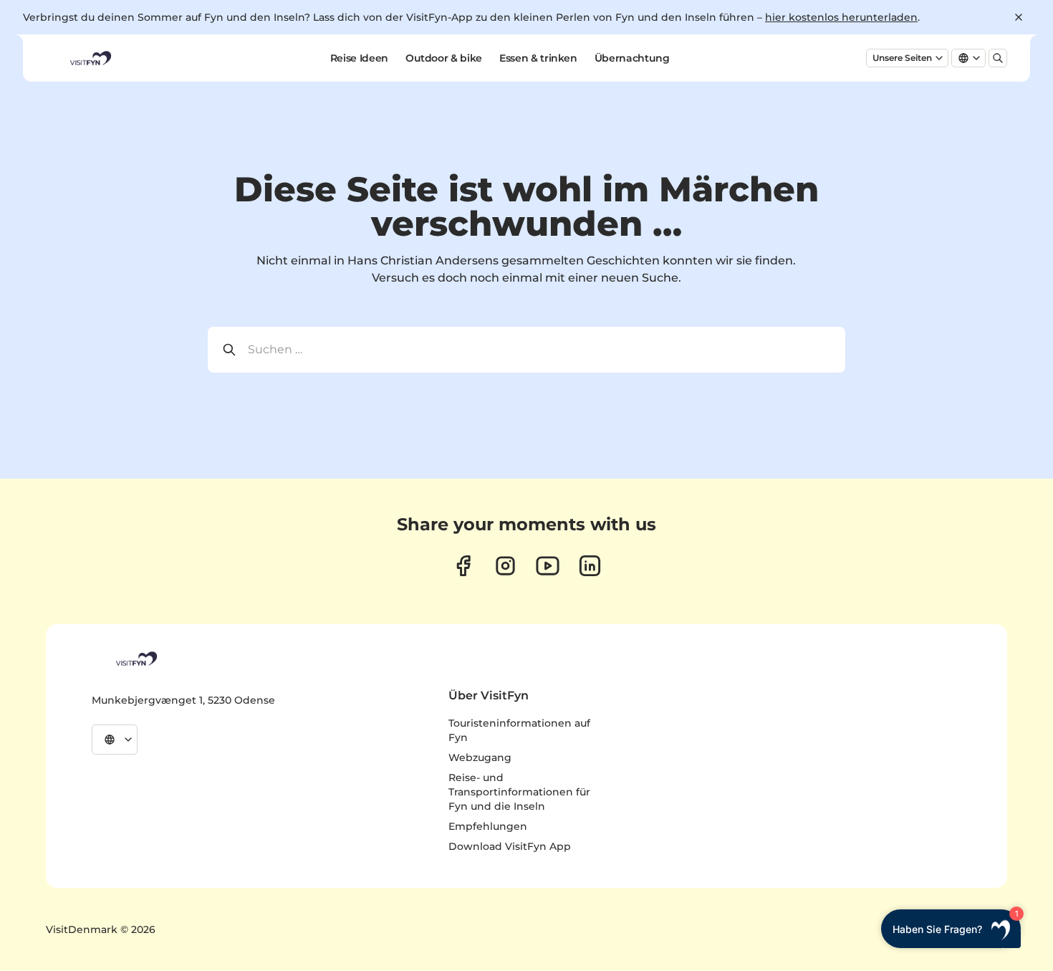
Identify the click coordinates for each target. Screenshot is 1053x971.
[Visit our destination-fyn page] (589, 565)
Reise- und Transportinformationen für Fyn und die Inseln (519, 792)
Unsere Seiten (902, 57)
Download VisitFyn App (509, 846)
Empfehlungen (487, 826)
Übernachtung (632, 58)
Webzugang (479, 757)
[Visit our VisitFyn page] (463, 565)
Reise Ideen (359, 58)
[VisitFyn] (135, 658)
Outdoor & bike (443, 58)
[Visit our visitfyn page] (505, 565)
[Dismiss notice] (1018, 17)
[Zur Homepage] (89, 58)
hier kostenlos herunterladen (841, 17)
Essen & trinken (538, 58)
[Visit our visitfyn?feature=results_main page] (547, 565)
